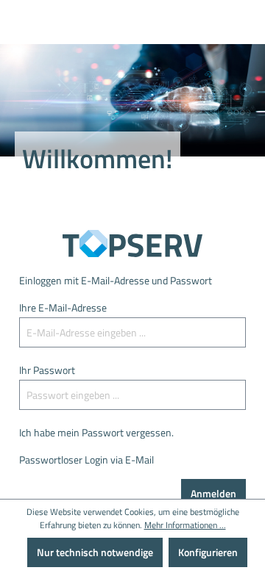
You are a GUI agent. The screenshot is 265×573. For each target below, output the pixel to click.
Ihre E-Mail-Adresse (63, 307)
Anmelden (213, 493)
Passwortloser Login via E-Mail (86, 459)
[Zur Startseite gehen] (132, 243)
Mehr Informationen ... (185, 525)
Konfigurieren (208, 552)
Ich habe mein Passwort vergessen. (96, 432)
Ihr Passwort (47, 370)
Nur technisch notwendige (95, 552)
